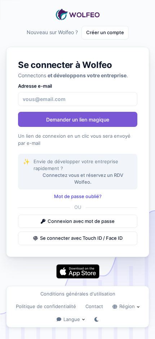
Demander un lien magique (77, 119)
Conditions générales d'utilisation (77, 294)
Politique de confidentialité (46, 306)
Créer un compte (105, 32)
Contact (94, 306)
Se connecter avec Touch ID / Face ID (81, 238)
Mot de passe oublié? (78, 196)
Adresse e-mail (35, 86)
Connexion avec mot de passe (81, 221)
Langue (71, 319)
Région (127, 306)
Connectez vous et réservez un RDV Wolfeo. (83, 178)
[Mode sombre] (96, 319)
